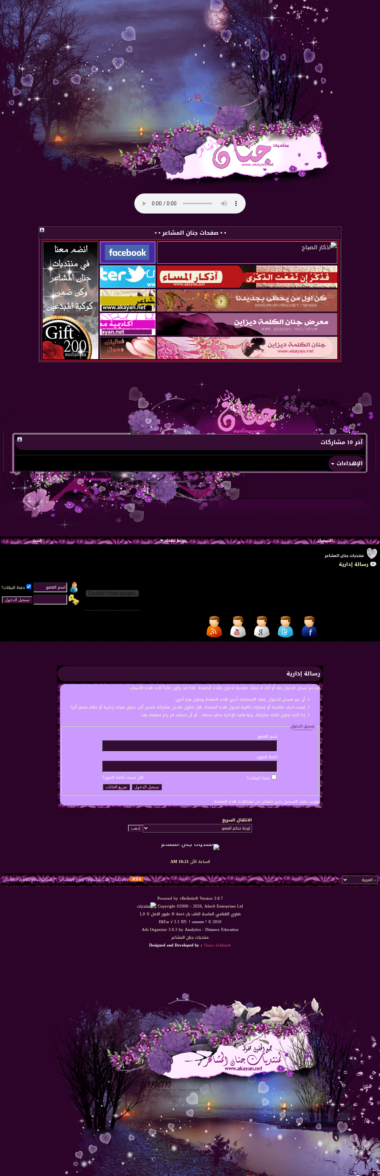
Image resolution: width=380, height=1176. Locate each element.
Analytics (193, 930)
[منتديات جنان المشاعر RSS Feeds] (137, 880)
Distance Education (222, 930)
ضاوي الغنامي (228, 914)
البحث (37, 540)
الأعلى (8, 880)
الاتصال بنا (115, 880)
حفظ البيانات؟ (13, 588)
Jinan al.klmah (217, 945)
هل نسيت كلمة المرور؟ (123, 777)
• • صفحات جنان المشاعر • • (190, 233)
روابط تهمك (175, 540)
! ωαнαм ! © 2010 (204, 922)
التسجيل (325, 540)
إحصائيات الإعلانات (37, 880)
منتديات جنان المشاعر (344, 555)
